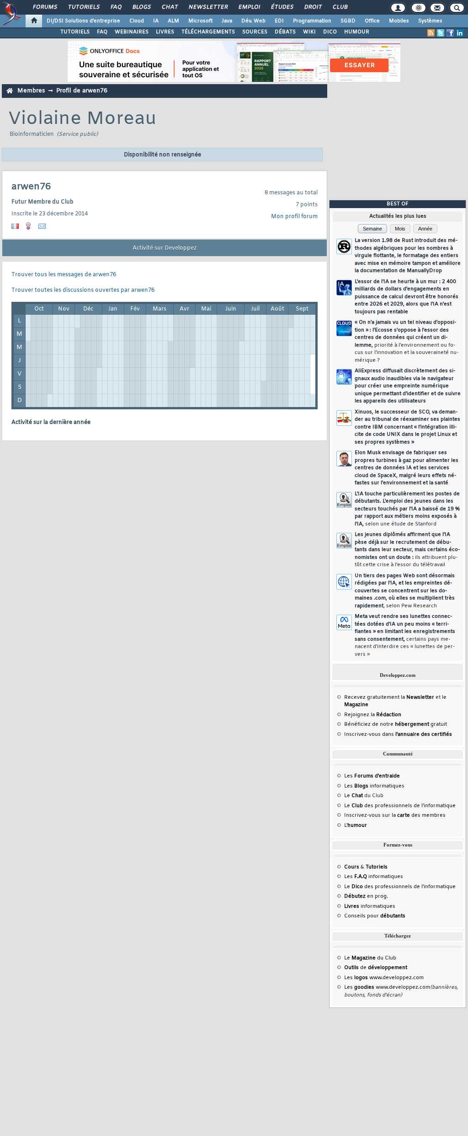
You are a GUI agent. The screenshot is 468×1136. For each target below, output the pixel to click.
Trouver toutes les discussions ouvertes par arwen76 (82, 290)
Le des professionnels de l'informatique (400, 806)
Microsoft (200, 21)
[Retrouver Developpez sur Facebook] (450, 33)
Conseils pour (374, 916)
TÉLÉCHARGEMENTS (208, 32)
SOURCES (254, 32)
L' (355, 825)
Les (372, 776)
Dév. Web (253, 21)
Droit (312, 7)
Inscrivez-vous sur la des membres (395, 815)
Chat (169, 7)
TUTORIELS (75, 32)
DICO (330, 32)
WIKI (309, 32)
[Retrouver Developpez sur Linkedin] (459, 33)
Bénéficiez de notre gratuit (395, 724)
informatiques (369, 906)
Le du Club (370, 958)
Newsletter (207, 7)
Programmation (312, 21)
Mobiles (399, 21)
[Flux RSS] (431, 33)
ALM (173, 21)
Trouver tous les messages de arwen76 (63, 275)
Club (339, 7)
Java (227, 21)
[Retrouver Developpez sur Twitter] (440, 33)
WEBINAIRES (132, 32)
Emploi (249, 7)
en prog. (366, 896)
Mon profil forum (294, 216)
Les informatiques (374, 786)
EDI (279, 21)
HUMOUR (356, 32)
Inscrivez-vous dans (398, 734)
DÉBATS (285, 32)
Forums (45, 7)
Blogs (141, 7)
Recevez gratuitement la (389, 697)
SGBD (348, 21)
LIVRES (165, 32)
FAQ (115, 7)
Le (353, 796)
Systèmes (430, 21)
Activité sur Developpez (165, 248)
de (375, 968)
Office (372, 21)
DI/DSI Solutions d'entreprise (83, 21)
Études (282, 7)
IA (156, 21)
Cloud (136, 21)
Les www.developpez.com (384, 978)
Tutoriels (83, 7)
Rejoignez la (372, 715)
